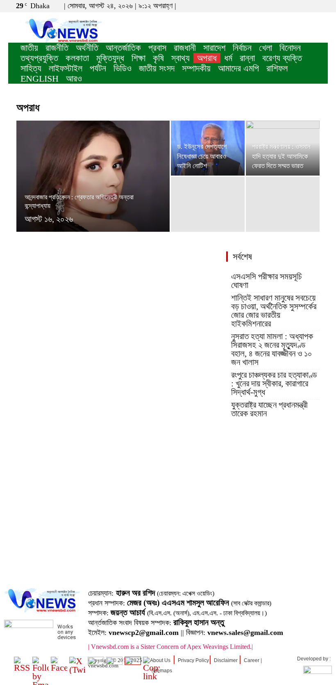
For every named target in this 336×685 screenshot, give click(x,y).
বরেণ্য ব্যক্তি (282, 58)
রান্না (247, 58)
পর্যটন (98, 68)
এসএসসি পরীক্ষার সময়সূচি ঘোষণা (266, 281)
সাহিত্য (30, 68)
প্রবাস (157, 48)
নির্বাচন (242, 48)
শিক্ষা (138, 58)
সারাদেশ (214, 48)
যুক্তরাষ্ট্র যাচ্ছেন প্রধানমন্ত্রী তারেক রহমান (269, 409)
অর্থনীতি (87, 48)
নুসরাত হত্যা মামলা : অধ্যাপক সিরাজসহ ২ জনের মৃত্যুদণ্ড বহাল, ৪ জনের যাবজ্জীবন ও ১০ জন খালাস (272, 349)
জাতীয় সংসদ (157, 68)
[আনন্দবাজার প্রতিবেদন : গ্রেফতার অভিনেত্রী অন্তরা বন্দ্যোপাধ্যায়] (93, 187)
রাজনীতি (56, 48)
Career (251, 660)
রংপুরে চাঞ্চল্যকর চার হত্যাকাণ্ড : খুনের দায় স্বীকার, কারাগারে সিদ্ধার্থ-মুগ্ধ (274, 384)
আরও (74, 78)
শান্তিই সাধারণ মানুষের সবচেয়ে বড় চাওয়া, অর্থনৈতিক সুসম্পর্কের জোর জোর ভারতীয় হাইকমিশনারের (273, 311)
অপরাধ (207, 58)
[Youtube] (322, 5)
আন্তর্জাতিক (123, 48)
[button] (282, 5)
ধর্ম (228, 58)
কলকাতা (77, 58)
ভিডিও (123, 68)
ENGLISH (39, 78)
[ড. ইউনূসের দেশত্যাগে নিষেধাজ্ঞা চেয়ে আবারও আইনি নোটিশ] (208, 148)
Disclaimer (226, 660)
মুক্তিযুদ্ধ (110, 58)
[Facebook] (294, 5)
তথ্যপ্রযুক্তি (39, 58)
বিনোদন (290, 48)
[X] (308, 5)
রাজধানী (185, 48)
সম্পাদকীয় (196, 68)
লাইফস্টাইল (65, 68)
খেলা (265, 48)
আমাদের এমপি (238, 68)
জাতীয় (29, 48)
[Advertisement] (168, 516)
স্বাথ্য (180, 58)
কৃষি (158, 58)
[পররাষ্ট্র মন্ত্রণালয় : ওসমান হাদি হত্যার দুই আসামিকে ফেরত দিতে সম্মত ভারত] (283, 148)
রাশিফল (277, 68)
